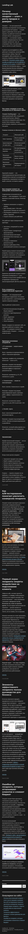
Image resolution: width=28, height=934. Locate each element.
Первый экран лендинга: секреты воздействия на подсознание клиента (12, 584)
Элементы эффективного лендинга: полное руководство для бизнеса (12, 689)
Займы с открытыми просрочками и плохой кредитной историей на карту (13, 764)
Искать (4, 883)
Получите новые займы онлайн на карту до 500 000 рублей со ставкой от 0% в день (13, 62)
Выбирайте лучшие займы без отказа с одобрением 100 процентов (14, 638)
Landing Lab (7, 5)
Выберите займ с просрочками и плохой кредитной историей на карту (14, 837)
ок (24, 886)
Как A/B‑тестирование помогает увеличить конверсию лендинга (13, 495)
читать (4, 569)
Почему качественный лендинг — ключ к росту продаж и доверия (12, 16)
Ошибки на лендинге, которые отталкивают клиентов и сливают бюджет (13, 789)
